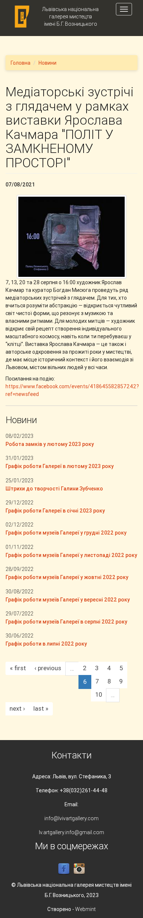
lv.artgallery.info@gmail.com (71, 832)
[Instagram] (79, 868)
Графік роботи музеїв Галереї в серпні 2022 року (66, 621)
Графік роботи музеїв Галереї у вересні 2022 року (68, 599)
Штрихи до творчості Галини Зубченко (54, 488)
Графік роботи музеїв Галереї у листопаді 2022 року (71, 555)
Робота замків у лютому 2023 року (50, 444)
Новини (47, 63)
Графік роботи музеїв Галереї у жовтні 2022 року (67, 577)
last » (40, 708)
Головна (20, 63)
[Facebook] (64, 868)
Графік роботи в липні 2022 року (46, 643)
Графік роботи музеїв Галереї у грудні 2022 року (66, 532)
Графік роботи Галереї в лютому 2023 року (60, 466)
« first (18, 668)
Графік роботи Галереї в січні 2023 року (55, 510)
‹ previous (47, 668)
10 (98, 694)
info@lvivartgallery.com (71, 818)
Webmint (85, 909)
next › (17, 708)
